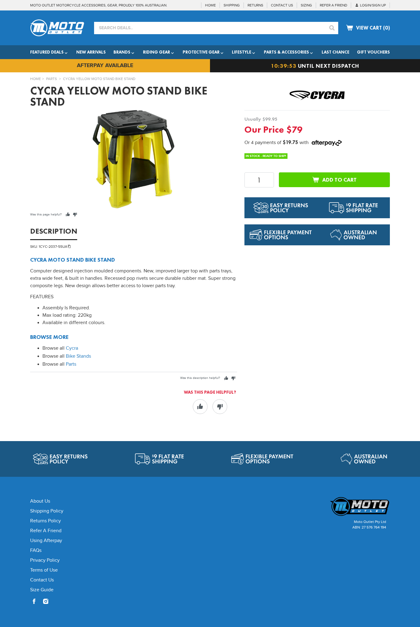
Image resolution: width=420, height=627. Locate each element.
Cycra (72, 348)
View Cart (373, 28)
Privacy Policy (45, 560)
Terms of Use (44, 570)
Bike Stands (78, 356)
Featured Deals (47, 52)
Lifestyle (241, 52)
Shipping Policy (46, 511)
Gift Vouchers (373, 52)
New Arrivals (91, 52)
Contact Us (42, 580)
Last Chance (335, 52)
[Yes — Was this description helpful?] (226, 378)
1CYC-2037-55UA (53, 246)
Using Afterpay (46, 541)
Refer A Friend (45, 531)
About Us (40, 501)
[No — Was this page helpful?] (74, 214)
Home (35, 79)
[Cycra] (317, 95)
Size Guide (41, 590)
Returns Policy (45, 521)
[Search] (332, 28)
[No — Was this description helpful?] (233, 378)
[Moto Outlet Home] (347, 506)
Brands (121, 52)
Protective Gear (201, 52)
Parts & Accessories (286, 52)
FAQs (36, 550)
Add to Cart (339, 179)
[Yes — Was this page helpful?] (67, 214)
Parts (51, 79)
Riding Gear (156, 52)
